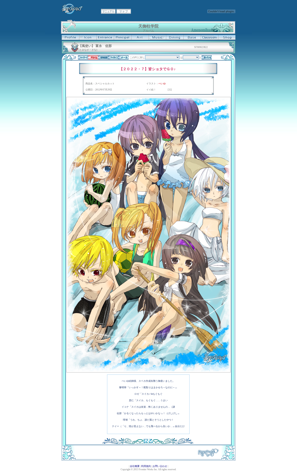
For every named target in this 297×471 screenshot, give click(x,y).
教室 (209, 37)
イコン (87, 37)
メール (123, 57)
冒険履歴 (103, 57)
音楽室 (157, 37)
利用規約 (146, 466)
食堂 (174, 37)
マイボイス (113, 57)
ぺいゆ (162, 83)
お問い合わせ (160, 466)
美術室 (139, 37)
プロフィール (70, 37)
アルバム (93, 57)
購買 (226, 37)
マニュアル (108, 11)
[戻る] (148, 443)
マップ (123, 11)
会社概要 (135, 466)
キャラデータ (83, 57)
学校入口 (105, 37)
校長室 (122, 37)
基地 (192, 37)
